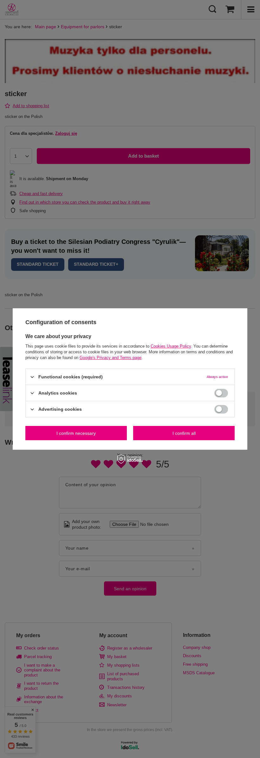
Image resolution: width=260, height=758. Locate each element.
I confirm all (184, 432)
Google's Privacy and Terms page (110, 357)
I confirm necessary (76, 432)
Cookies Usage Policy (171, 346)
